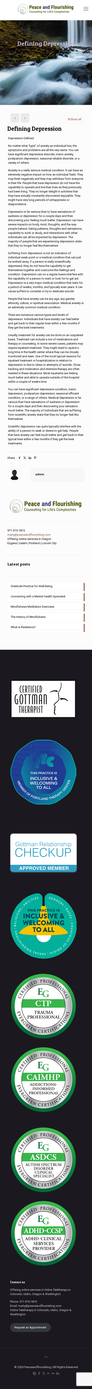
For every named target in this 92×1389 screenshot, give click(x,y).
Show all (75, 119)
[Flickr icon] (53, 1373)
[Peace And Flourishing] (46, 9)
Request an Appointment (30, 1327)
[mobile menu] (86, 9)
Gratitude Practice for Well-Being (31, 586)
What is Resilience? (23, 627)
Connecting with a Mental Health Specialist (38, 596)
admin (39, 474)
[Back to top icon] (46, 1357)
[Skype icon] (34, 1373)
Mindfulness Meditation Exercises (32, 606)
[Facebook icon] (39, 1373)
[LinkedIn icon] (57, 1373)
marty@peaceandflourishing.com (28, 534)
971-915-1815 (16, 530)
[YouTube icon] (48, 1373)
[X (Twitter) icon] (43, 1373)
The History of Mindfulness (28, 617)
